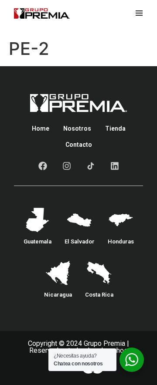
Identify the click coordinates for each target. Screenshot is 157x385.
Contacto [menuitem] (78, 144)
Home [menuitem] (40, 128)
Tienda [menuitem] (115, 128)
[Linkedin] (114, 166)
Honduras (121, 241)
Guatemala (37, 241)
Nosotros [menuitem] (77, 128)
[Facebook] (42, 166)
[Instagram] (66, 166)
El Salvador (80, 241)
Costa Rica (99, 294)
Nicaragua (58, 294)
